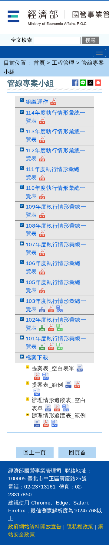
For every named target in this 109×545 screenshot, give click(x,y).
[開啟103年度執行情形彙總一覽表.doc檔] (59, 309)
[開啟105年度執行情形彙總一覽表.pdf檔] (42, 290)
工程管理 (63, 63)
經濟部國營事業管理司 (28, 5)
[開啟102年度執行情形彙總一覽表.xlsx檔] (59, 328)
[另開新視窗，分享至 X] (90, 82)
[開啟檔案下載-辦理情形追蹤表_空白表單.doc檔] (65, 408)
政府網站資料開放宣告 (35, 527)
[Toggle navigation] (99, 53)
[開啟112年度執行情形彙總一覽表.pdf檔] (42, 158)
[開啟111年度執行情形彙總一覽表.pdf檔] (42, 177)
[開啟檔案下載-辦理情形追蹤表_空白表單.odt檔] (48, 408)
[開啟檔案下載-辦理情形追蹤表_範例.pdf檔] (45, 424)
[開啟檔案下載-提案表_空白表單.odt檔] (79, 368)
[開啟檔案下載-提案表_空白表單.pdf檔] (37, 377)
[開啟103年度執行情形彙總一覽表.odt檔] (42, 309)
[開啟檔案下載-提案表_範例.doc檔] (37, 393)
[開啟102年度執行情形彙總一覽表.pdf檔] (50, 328)
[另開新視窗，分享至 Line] (83, 82)
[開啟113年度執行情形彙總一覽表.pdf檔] (42, 140)
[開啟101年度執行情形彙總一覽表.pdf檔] (50, 347)
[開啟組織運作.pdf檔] (53, 102)
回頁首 (77, 452)
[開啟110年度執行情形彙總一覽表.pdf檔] (42, 196)
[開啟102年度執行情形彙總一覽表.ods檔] (42, 328)
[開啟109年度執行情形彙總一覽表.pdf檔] (42, 215)
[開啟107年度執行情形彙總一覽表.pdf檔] (42, 253)
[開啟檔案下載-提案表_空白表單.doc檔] (45, 377)
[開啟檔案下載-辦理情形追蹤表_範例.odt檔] (37, 424)
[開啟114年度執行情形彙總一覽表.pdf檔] (42, 121)
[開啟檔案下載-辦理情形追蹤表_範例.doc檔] (54, 424)
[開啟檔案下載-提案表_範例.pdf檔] (77, 385)
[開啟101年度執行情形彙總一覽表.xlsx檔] (59, 347)
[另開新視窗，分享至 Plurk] (98, 82)
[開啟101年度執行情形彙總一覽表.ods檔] (42, 347)
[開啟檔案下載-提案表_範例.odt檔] (68, 385)
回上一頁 (34, 452)
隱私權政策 (80, 527)
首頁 (39, 63)
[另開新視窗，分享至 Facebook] (75, 82)
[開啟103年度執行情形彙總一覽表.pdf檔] (50, 309)
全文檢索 (21, 40)
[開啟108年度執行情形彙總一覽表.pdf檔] (42, 234)
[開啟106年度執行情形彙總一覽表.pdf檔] (42, 271)
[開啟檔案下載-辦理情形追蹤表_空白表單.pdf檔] (57, 408)
